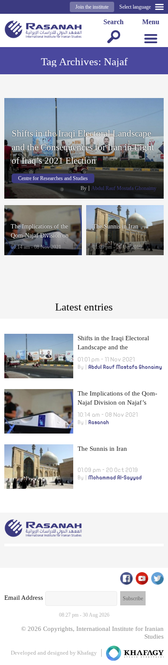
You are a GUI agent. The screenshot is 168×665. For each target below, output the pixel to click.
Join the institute (92, 7)
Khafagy (87, 652)
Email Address (23, 597)
